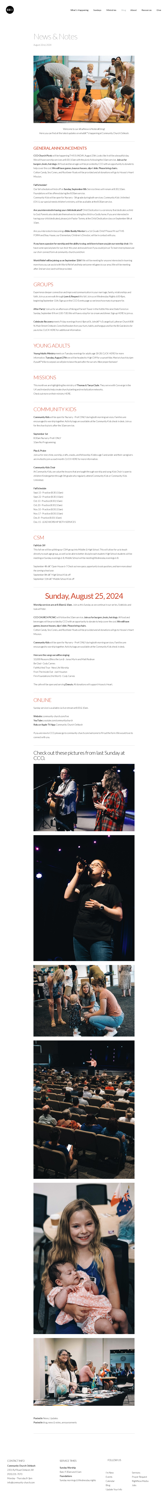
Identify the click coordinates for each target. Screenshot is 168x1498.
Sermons (136, 1472)
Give (159, 10)
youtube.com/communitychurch (58, 720)
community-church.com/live (56, 716)
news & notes (54, 1422)
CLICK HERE (49, 330)
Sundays (97, 10)
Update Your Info (114, 1489)
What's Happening (79, 10)
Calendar (110, 1481)
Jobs (134, 1485)
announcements (69, 1422)
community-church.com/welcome (82, 733)
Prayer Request (139, 1476)
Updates (54, 1418)
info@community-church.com (21, 1482)
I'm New (110, 1472)
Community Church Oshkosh (69, 724)
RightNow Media (140, 1481)
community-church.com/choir (71, 252)
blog (45, 1422)
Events (109, 1476)
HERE (121, 313)
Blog (123, 10)
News (46, 1418)
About (133, 10)
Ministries (111, 10)
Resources (147, 10)
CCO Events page (80, 300)
